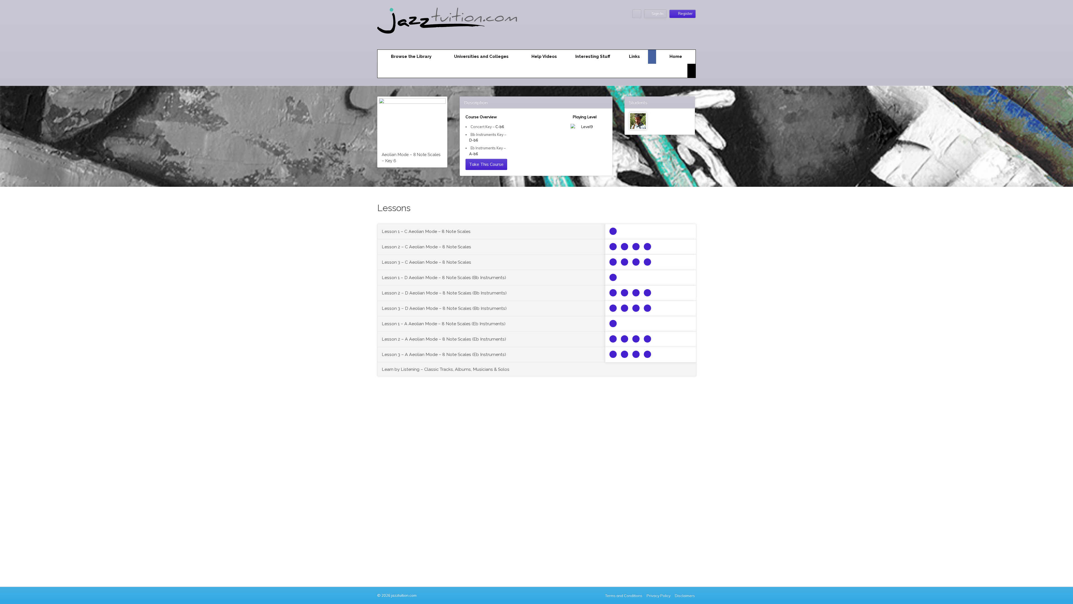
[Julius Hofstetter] (638, 121)
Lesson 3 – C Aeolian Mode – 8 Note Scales (426, 262)
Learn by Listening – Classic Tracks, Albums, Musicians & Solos (445, 369)
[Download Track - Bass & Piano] (636, 246)
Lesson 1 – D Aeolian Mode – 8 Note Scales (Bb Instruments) (444, 277)
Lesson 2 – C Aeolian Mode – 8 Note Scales (426, 246)
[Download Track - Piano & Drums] (647, 246)
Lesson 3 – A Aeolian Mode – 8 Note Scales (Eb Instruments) (444, 354)
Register (685, 13)
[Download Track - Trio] (613, 246)
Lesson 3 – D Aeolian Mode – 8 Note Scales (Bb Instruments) (444, 308)
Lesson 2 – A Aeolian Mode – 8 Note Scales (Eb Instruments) (444, 339)
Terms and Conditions (623, 595)
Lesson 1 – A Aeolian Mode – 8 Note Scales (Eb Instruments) (443, 323)
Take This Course (486, 164)
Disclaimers (685, 595)
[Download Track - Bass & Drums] (624, 246)
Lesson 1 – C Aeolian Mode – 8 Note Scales (426, 231)
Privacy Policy (659, 595)
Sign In (657, 13)
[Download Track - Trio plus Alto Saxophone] (613, 231)
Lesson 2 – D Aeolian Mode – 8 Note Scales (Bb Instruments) (444, 293)
